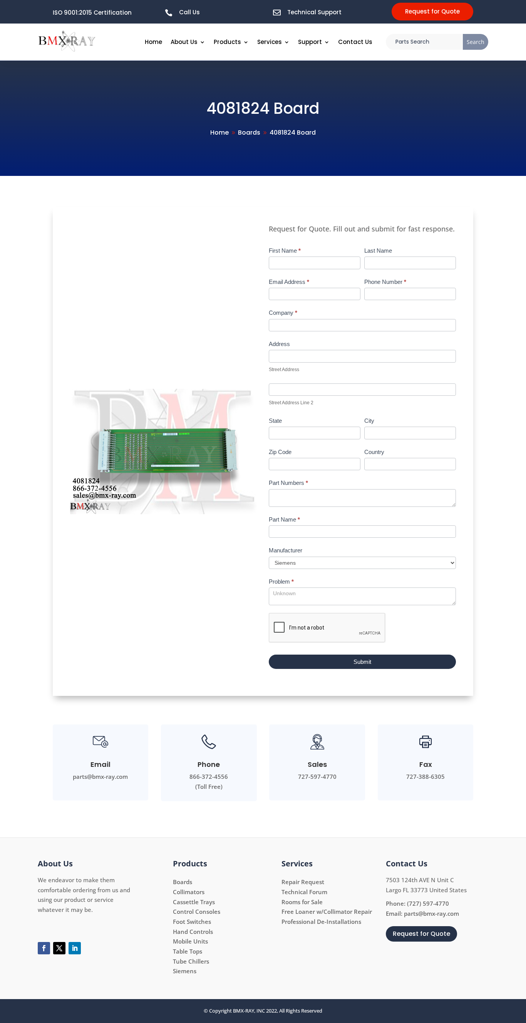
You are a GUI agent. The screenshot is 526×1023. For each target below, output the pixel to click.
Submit (362, 661)
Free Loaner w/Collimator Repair (326, 911)
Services (269, 42)
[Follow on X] (59, 948)
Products (227, 42)
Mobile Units (190, 941)
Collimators (188, 892)
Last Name (378, 250)
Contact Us (355, 42)
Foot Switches (192, 921)
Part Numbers (288, 482)
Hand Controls (193, 931)
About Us (184, 42)
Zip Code (280, 452)
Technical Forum (304, 892)
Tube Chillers (191, 961)
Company (283, 312)
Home (153, 42)
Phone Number (385, 282)
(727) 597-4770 (428, 903)
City (369, 420)
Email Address (289, 282)
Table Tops (187, 951)
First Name (285, 250)
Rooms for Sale (302, 902)
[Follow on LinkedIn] (75, 948)
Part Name (284, 519)
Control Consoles (196, 911)
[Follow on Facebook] (44, 948)
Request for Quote (432, 11)
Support (310, 42)
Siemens (184, 971)
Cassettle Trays (194, 902)
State (275, 420)
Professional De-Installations (321, 921)
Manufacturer (285, 550)
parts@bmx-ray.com (431, 913)
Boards (182, 882)
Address (279, 344)
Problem (281, 581)
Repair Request (302, 882)
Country (374, 452)
